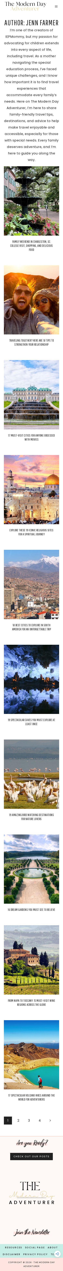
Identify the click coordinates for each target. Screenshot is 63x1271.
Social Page (35, 1247)
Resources (13, 1247)
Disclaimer (11, 1254)
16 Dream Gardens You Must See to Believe (31, 909)
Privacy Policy (35, 1254)
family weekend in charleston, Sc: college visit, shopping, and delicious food (31, 245)
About (53, 1247)
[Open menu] (56, 6)
